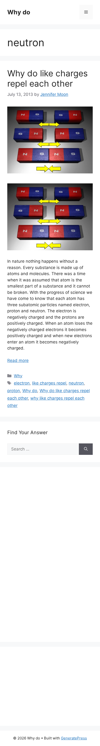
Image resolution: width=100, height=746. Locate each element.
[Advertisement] (43, 560)
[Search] (86, 449)
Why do (18, 12)
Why (18, 375)
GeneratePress (74, 738)
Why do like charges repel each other (47, 78)
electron (22, 383)
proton (13, 390)
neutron (76, 383)
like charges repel (49, 383)
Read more (18, 360)
